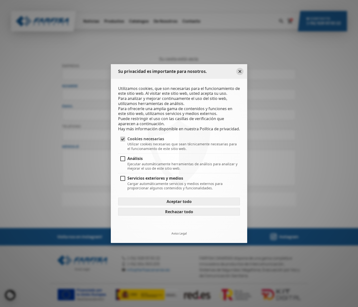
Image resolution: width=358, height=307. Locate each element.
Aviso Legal (179, 233)
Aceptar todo (179, 201)
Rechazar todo (179, 211)
